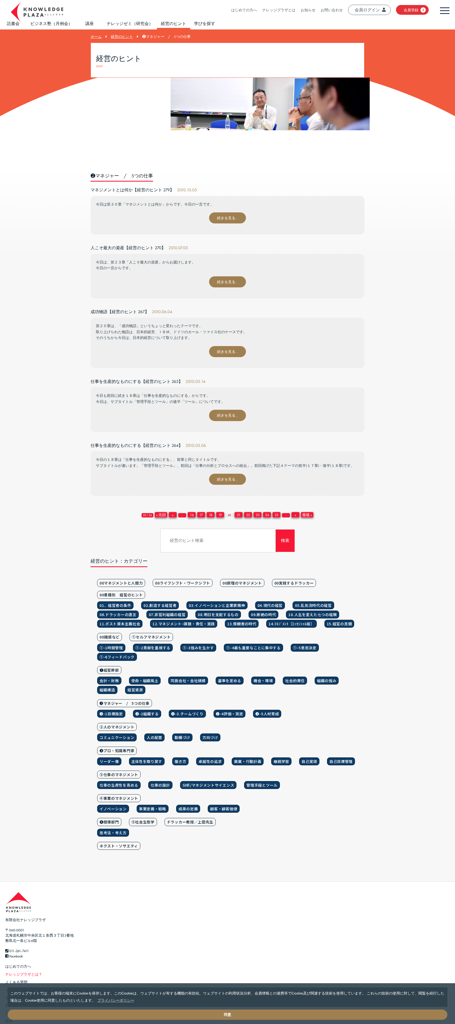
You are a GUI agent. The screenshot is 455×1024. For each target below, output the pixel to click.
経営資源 (135, 689)
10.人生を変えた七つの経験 (312, 614)
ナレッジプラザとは (278, 10)
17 (201, 514)
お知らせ (308, 10)
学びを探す (204, 23)
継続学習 (281, 761)
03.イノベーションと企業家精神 (217, 605)
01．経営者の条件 (115, 605)
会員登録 (411, 10)
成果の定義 (188, 808)
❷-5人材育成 (267, 713)
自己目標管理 (341, 761)
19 (220, 514)
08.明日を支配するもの (218, 614)
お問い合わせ (332, 10)
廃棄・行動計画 (247, 761)
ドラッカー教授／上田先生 (190, 822)
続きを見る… (227, 218)
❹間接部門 (109, 822)
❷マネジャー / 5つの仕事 (125, 703)
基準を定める (229, 680)
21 (238, 514)
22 (248, 514)
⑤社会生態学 (143, 822)
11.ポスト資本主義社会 (120, 623)
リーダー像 (109, 761)
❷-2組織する (147, 713)
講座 (89, 23)
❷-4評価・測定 (229, 713)
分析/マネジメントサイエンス (208, 785)
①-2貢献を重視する (152, 647)
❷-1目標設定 (111, 713)
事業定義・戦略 (152, 808)
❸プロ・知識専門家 (117, 750)
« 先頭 (161, 514)
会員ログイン (367, 10)
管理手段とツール (262, 785)
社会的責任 (295, 680)
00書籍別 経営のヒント (121, 594)
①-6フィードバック (117, 657)
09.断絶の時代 (263, 614)
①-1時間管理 (111, 647)
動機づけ (182, 737)
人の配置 (154, 737)
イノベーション (113, 808)
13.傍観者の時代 (241, 623)
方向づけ (210, 737)
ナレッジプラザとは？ (23, 974)
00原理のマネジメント (242, 583)
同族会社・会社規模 (188, 680)
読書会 (13, 23)
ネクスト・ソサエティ (119, 845)
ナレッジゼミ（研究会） (130, 23)
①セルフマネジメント (151, 637)
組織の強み (327, 680)
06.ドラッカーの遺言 (118, 614)
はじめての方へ (244, 10)
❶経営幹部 (109, 670)
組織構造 (107, 689)
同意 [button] (227, 1014)
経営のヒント (173, 23)
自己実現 (309, 761)
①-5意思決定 (304, 647)
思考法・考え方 (113, 832)
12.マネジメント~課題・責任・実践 (183, 623)
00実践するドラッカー (294, 583)
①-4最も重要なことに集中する (253, 647)
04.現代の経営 (270, 605)
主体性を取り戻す (146, 761)
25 (277, 514)
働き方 (180, 761)
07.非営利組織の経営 (167, 614)
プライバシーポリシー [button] (115, 1000)
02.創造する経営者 (160, 605)
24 (267, 514)
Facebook (15, 956)
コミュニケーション (117, 737)
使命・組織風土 (145, 680)
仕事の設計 (160, 785)
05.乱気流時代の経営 (313, 605)
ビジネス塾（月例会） (51, 23)
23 (258, 514)
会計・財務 (109, 680)
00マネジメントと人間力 (121, 583)
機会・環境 (263, 680)
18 (210, 514)
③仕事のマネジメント (119, 774)
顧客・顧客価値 (223, 808)
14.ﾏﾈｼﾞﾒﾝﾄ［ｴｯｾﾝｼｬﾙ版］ (291, 623)
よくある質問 (16, 982)
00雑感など (110, 637)
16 (192, 514)
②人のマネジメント (117, 727)
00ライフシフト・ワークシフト (182, 583)
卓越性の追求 (210, 761)
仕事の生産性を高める (119, 785)
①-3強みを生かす (198, 647)
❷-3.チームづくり (187, 713)
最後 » (307, 514)
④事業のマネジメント (119, 798)
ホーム (96, 36)
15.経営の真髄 (339, 623)
